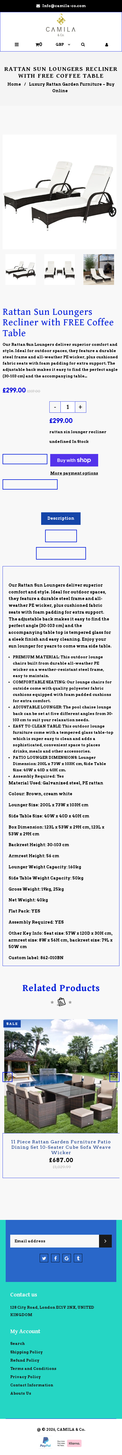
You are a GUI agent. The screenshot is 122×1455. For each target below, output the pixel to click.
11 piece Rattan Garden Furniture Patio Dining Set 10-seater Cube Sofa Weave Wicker (61, 1147)
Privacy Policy (25, 1377)
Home (14, 84)
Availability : (20, 441)
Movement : (18, 432)
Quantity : (16, 406)
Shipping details (61, 553)
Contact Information (31, 1385)
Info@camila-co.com (64, 6)
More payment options (74, 473)
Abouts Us (20, 1393)
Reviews (61, 535)
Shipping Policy (26, 1352)
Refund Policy (24, 1360)
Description (60, 518)
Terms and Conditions (33, 1368)
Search (17, 1343)
